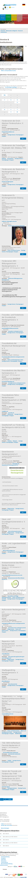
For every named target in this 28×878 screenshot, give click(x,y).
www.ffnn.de (11, 412)
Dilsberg (7, 7)
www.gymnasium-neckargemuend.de (16, 383)
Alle (5, 95)
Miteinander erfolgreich (25, 17)
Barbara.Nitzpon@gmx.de (9, 550)
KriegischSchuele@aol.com (8, 132)
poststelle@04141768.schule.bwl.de (10, 328)
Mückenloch (12, 7)
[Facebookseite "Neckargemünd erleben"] (6, 874)
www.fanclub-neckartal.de (14, 754)
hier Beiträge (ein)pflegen (11, 87)
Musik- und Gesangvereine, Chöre (15, 359)
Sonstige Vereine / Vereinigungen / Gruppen (12, 159)
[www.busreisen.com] (19, 875)
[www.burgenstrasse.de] (19, 866)
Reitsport (15, 441)
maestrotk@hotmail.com (7, 713)
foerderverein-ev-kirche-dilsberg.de (16, 225)
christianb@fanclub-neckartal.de (10, 752)
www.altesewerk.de (12, 684)
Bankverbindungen (5, 828)
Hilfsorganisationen (6, 597)
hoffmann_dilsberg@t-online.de (9, 221)
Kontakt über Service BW (6, 825)
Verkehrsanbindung (5, 856)
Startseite (3, 30)
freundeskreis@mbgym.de (8, 381)
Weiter (10, 799)
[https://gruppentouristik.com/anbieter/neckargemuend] (16, 874)
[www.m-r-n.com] (10, 867)
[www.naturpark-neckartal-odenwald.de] (22, 866)
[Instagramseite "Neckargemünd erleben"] (9, 875)
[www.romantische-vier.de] (17, 866)
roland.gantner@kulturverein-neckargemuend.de (13, 623)
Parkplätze (3, 858)
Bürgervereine (11, 508)
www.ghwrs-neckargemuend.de (15, 331)
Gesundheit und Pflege (13, 596)
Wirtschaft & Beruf (19, 17)
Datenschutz (3, 861)
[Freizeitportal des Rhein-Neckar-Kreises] (12, 866)
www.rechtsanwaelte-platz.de (15, 531)
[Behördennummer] (8, 866)
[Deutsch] (23, 5)
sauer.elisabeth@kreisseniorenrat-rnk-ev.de (12, 575)
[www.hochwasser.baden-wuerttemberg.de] (15, 866)
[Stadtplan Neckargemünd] (11, 874)
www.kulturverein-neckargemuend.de (17, 627)
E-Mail (2, 823)
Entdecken (14, 17)
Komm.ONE (23, 877)
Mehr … (23, 138)
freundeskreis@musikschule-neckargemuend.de (13, 357)
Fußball (9, 760)
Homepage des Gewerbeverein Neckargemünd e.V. (10, 464)
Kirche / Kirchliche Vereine (14, 250)
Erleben (8, 17)
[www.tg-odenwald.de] (24, 866)
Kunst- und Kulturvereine (18, 597)
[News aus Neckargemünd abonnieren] (14, 875)
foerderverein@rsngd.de (7, 181)
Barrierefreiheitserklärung (6, 863)
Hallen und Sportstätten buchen (8, 70)
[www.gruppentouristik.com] (21, 875)
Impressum (3, 859)
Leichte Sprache (4, 862)
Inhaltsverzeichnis (4, 865)
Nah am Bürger (3, 17)
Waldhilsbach (18, 733)
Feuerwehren (10, 158)
